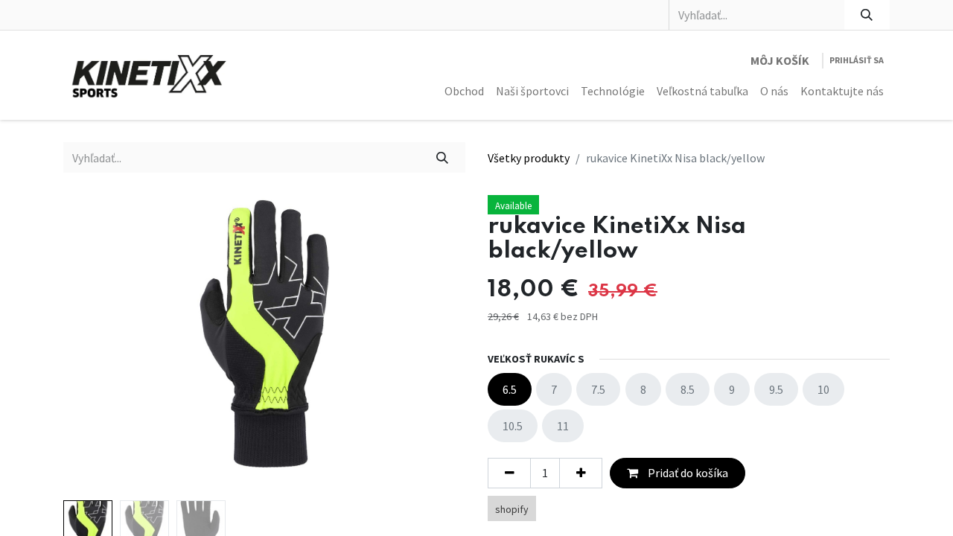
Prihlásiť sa (856, 60)
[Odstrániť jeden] (509, 473)
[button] (93, 344)
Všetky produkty (529, 157)
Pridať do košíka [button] (687, 472)
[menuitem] (464, 91)
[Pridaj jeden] (580, 473)
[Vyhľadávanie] (867, 15)
